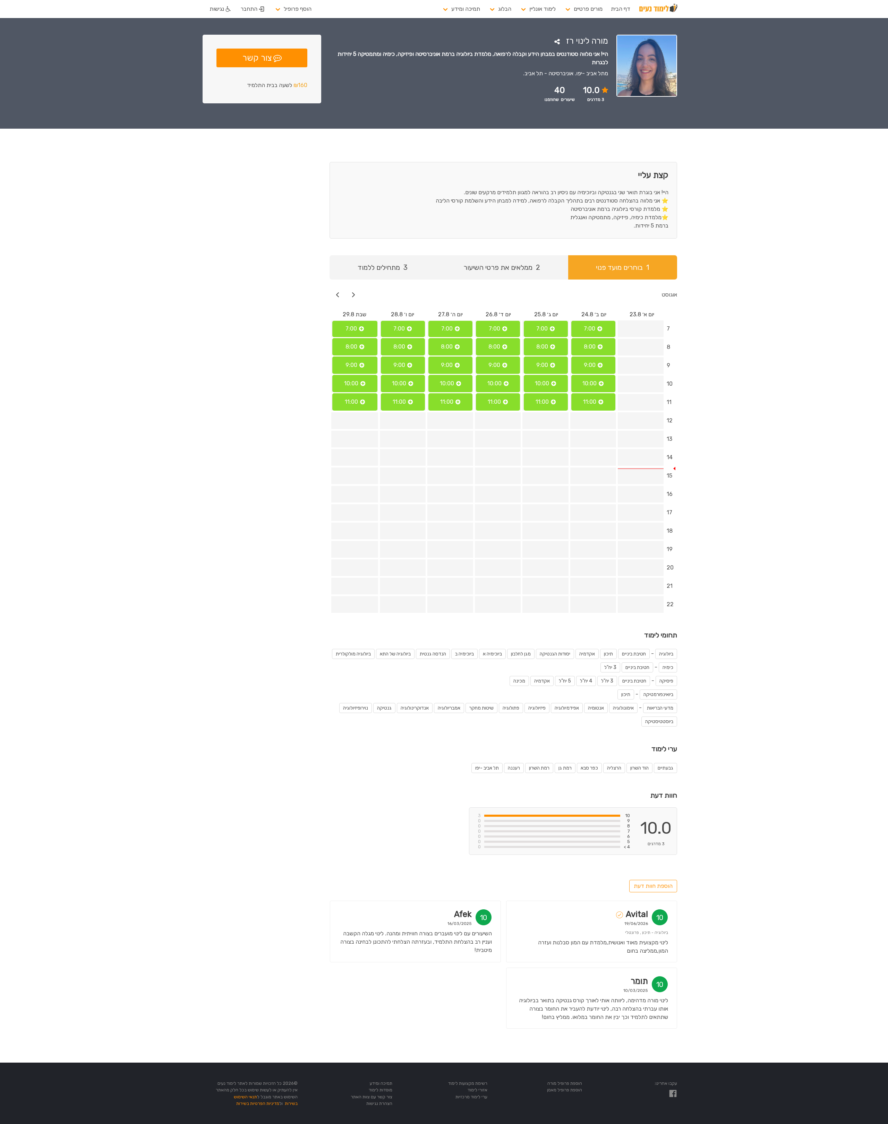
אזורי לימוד (477, 1089)
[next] (338, 295)
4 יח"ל (586, 681)
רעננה (514, 768)
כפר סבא (589, 768)
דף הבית (620, 9)
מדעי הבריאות (660, 708)
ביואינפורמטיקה (658, 694)
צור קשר (257, 58)
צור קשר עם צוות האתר (371, 1096)
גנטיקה (384, 708)
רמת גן (565, 768)
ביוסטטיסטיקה (659, 721)
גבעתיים (665, 768)
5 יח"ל (565, 681)
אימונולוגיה (623, 708)
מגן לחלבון (521, 654)
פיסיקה (666, 681)
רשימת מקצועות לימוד (467, 1083)
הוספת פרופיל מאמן (564, 1089)
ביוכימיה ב (464, 654)
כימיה (668, 667)
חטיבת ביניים (634, 654)
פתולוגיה (511, 708)
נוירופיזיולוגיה (355, 708)
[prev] (353, 295)
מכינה (519, 681)
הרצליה (614, 768)
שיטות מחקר (481, 708)
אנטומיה (596, 708)
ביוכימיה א (492, 654)
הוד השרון (639, 768)
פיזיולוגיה (537, 708)
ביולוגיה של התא (395, 654)
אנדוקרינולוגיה (415, 708)
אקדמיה (587, 654)
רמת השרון (539, 768)
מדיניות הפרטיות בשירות (257, 1103)
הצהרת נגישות (379, 1103)
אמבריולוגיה (449, 708)
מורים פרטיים (588, 9)
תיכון (608, 654)
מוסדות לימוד (380, 1089)
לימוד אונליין (542, 9)
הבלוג (504, 9)
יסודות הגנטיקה (555, 654)
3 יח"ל (610, 667)
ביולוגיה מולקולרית (353, 654)
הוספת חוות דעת (653, 886)
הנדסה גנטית (433, 654)
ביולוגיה (666, 654)
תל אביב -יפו (487, 768)
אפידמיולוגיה (567, 708)
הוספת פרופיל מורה (564, 1083)
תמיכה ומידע (465, 9)
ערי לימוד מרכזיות (471, 1096)
